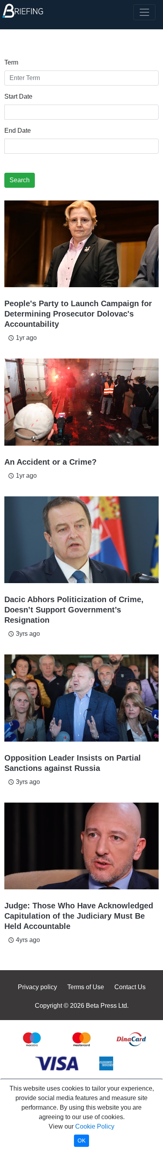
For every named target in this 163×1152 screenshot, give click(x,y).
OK (81, 1140)
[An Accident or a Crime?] (81, 402)
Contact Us (130, 987)
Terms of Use (85, 987)
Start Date (18, 96)
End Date (17, 130)
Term (11, 62)
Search (19, 180)
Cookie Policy (94, 1126)
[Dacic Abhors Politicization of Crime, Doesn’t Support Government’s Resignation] (81, 539)
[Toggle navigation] (144, 12)
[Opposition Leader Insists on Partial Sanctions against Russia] (81, 697)
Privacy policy (37, 987)
